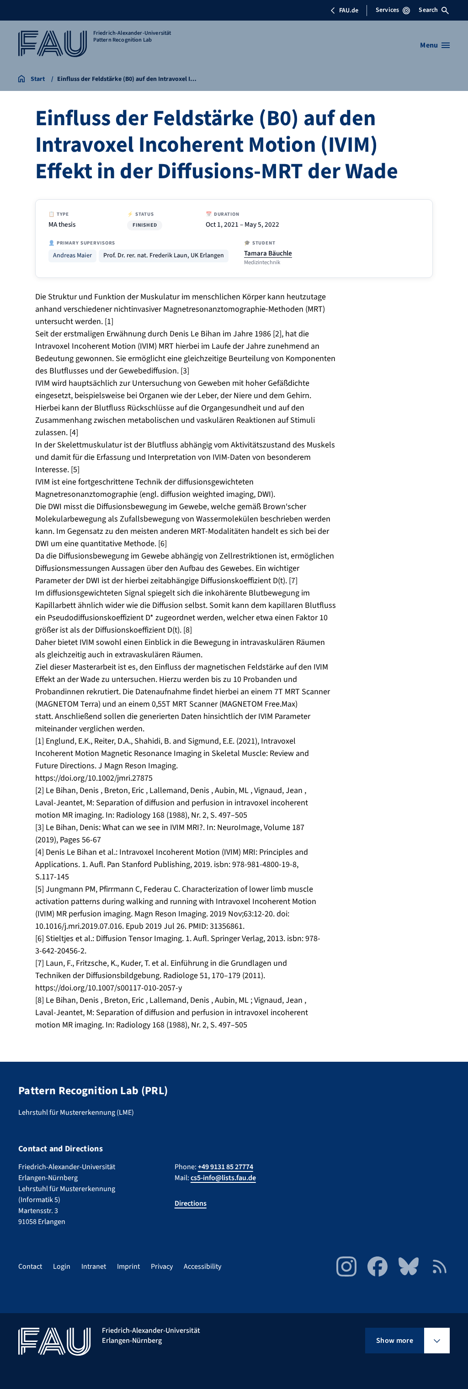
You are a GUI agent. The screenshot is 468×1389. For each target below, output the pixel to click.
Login (61, 1266)
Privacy (162, 1266)
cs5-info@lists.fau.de (223, 1178)
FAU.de (348, 10)
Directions (191, 1203)
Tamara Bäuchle (268, 253)
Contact (30, 1266)
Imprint (128, 1266)
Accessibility (202, 1266)
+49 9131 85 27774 (225, 1167)
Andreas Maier (72, 255)
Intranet (93, 1266)
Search (428, 10)
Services (387, 10)
